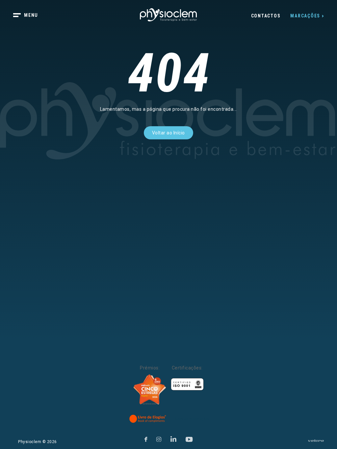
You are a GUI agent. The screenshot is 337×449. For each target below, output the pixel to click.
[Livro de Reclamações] (192, 418)
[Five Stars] (149, 389)
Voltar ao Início (168, 132)
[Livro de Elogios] (148, 418)
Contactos (266, 15)
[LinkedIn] (173, 438)
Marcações (305, 15)
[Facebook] (146, 438)
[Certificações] (187, 384)
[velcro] (316, 443)
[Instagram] (159, 438)
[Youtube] (189, 438)
